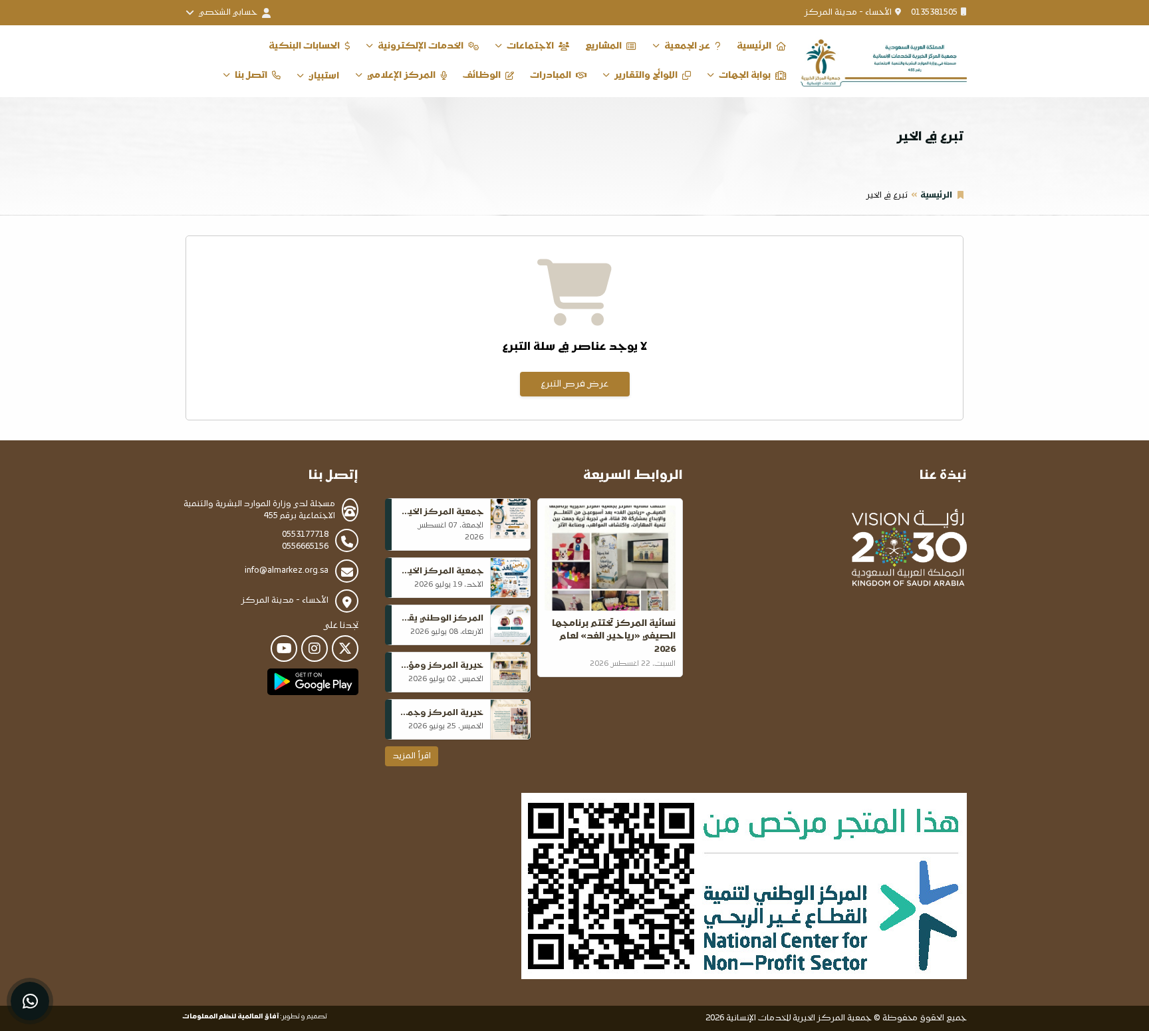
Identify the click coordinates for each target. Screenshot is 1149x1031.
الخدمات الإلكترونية (420, 46)
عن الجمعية (687, 46)
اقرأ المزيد (411, 756)
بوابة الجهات (745, 75)
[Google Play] (312, 681)
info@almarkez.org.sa (286, 570)
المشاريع (603, 46)
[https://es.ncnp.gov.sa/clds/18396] (744, 886)
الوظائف (482, 75)
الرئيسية (754, 46)
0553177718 (305, 534)
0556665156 (305, 546)
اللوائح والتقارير (646, 75)
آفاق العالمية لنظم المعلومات (230, 1016)
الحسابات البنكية (304, 46)
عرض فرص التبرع (574, 384)
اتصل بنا (251, 75)
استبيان (324, 76)
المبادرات (550, 75)
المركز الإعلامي (401, 75)
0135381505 (934, 12)
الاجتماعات (530, 46)
